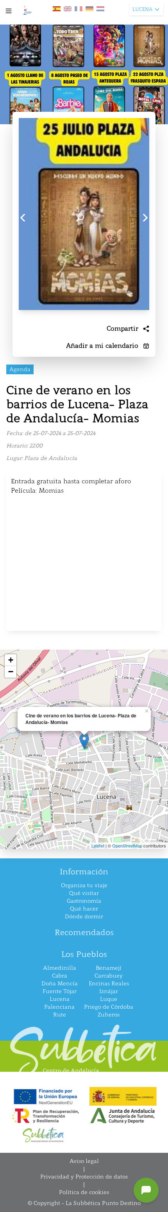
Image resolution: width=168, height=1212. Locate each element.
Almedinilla (59, 968)
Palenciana (59, 1007)
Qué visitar (84, 893)
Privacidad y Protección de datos (84, 1176)
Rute (59, 1014)
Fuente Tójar (60, 991)
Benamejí (109, 968)
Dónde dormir (84, 916)
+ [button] (10, 660)
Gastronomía (84, 901)
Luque (108, 999)
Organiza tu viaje (84, 885)
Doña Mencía (59, 983)
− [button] (10, 671)
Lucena (60, 999)
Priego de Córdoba (108, 1007)
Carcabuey (109, 975)
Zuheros (109, 1014)
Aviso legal (84, 1161)
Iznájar (108, 991)
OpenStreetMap (127, 845)
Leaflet (97, 845)
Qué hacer (84, 908)
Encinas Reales (109, 983)
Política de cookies (84, 1192)
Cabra (59, 975)
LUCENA (142, 9)
